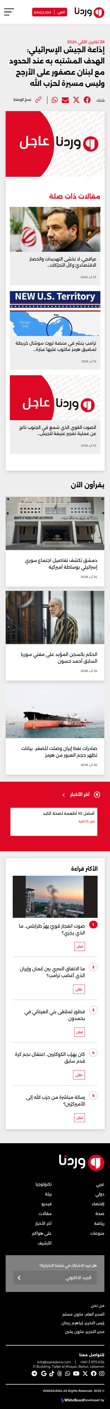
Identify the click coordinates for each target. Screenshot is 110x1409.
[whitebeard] (71, 1400)
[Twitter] (76, 100)
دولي (99, 1194)
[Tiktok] (51, 1374)
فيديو (46, 1203)
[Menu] (9, 14)
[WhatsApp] (67, 1374)
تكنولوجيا (44, 1184)
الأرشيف (45, 1243)
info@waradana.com (54, 1362)
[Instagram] (101, 1374)
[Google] (44, 1374)
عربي (61, 11)
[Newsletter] (19, 1278)
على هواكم (42, 1233)
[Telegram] (34, 1374)
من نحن (97, 1305)
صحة (99, 1213)
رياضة (99, 1223)
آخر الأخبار (43, 1223)
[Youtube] (76, 1374)
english (42, 12)
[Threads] (60, 1374)
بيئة (48, 1194)
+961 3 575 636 (92, 1362)
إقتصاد (98, 1203)
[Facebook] (87, 100)
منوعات (97, 1233)
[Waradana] (81, 1169)
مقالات (45, 1213)
